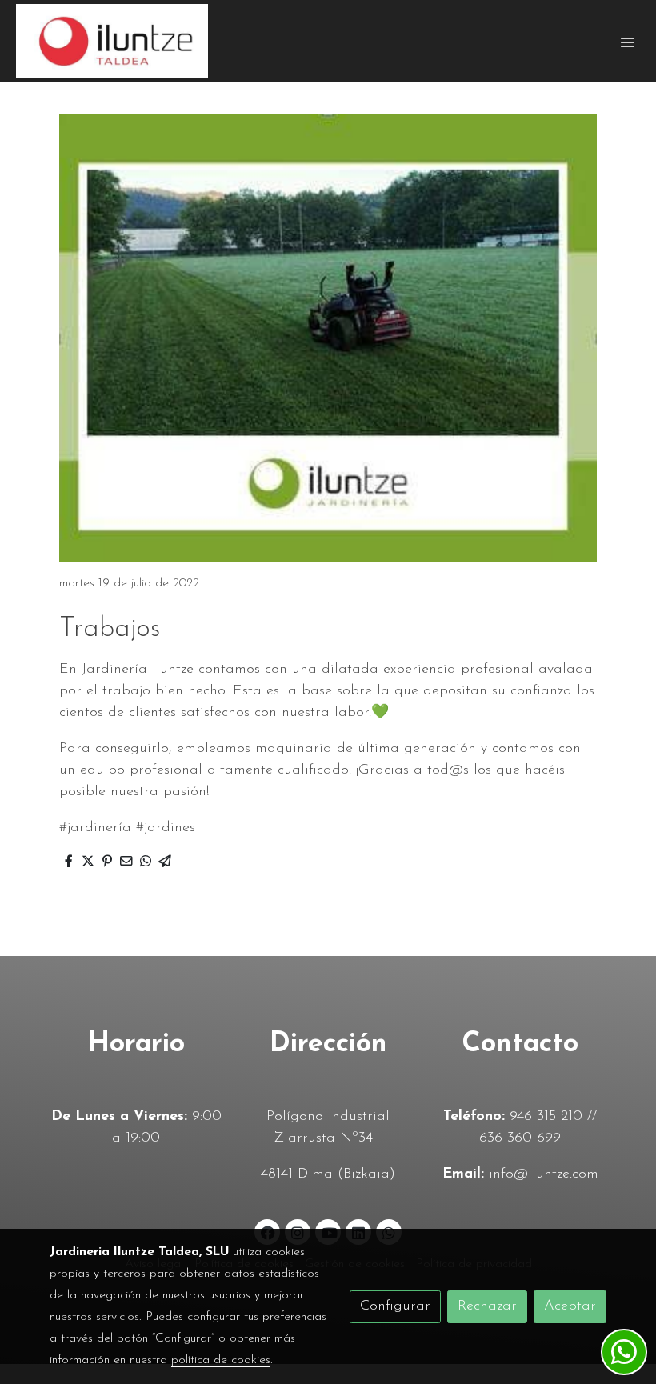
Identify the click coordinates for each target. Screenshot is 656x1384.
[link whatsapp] (624, 1352)
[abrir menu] (627, 42)
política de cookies (220, 1360)
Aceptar (570, 1306)
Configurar (395, 1306)
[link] (112, 41)
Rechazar (487, 1306)
